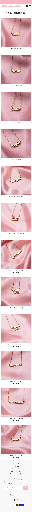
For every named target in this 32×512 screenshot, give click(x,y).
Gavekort (16, 466)
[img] (14, 500)
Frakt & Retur (16, 469)
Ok (26, 487)
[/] (13, 6)
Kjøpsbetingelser (16, 471)
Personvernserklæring (16, 474)
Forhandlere (16, 463)
